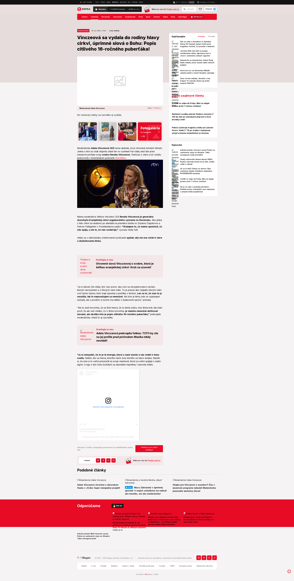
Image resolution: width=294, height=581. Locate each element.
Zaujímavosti (130, 17)
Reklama (114, 566)
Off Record (198, 17)
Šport (148, 17)
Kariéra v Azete (128, 566)
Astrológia (182, 17)
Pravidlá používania (146, 566)
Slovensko (105, 17)
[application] (120, 184)
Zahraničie (117, 17)
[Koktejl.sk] (83, 9)
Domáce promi (83, 30)
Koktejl (83, 566)
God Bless (120, 158)
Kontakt (103, 566)
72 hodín (211, 36)
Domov (85, 17)
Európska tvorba (185, 566)
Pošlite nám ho (173, 9)
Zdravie (157, 17)
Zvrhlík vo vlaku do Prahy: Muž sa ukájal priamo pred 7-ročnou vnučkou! (120, 9)
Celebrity (94, 17)
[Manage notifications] (289, 571)
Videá (165, 17)
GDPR (172, 566)
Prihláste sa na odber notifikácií (149, 448)
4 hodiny (201, 36)
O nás (93, 566)
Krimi (141, 17)
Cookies (162, 566)
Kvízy (173, 17)
